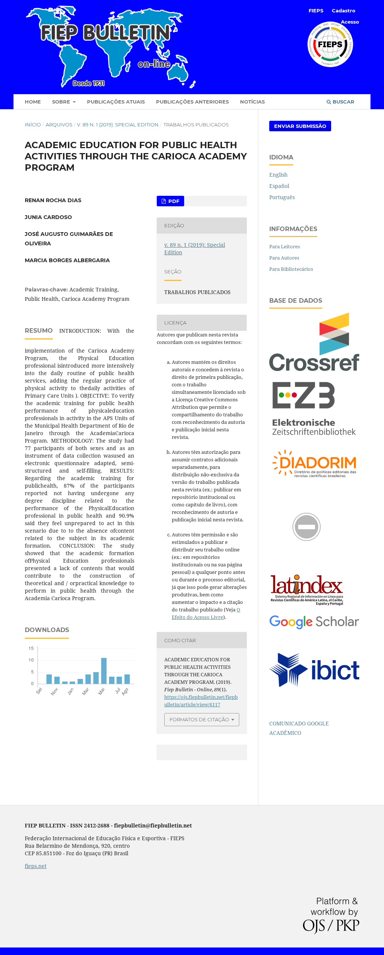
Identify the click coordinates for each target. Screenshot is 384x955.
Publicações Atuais (116, 102)
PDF (173, 201)
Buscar (342, 102)
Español (279, 185)
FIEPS (316, 11)
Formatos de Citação (199, 719)
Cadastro (344, 11)
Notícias (252, 102)
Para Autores (284, 257)
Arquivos (59, 125)
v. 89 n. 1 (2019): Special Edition (118, 125)
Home (33, 102)
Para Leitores (284, 246)
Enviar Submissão (300, 126)
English (278, 174)
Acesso (350, 22)
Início (33, 125)
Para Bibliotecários (291, 269)
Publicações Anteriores (192, 102)
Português (282, 197)
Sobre (62, 102)
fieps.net (35, 865)
